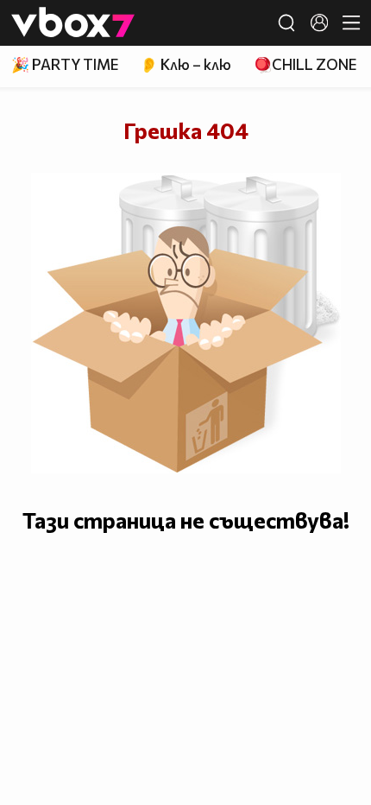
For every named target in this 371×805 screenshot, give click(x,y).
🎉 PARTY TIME (64, 64)
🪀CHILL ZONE (305, 64)
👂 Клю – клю (185, 64)
